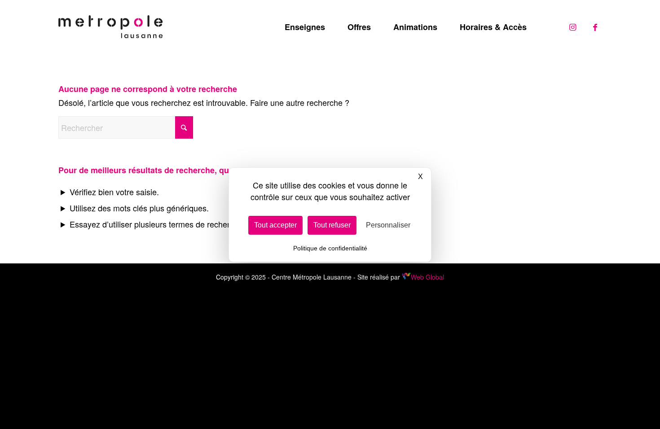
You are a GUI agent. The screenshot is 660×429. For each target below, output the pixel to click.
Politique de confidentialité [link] (330, 248)
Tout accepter (275, 225)
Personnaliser (388, 225)
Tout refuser (332, 225)
